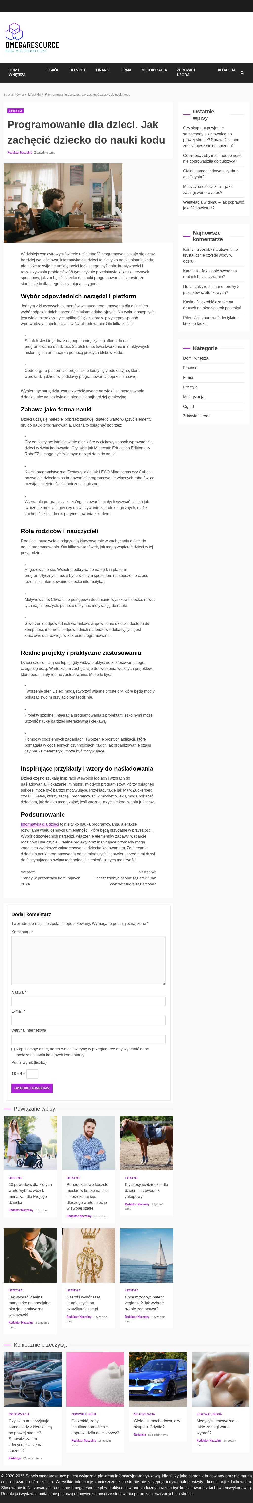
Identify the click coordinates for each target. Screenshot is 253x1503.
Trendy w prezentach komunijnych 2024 (50, 878)
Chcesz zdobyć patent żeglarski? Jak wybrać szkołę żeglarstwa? (125, 878)
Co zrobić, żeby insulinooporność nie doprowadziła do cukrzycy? (95, 1379)
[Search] (242, 73)
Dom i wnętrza (17, 73)
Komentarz (22, 932)
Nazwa (18, 992)
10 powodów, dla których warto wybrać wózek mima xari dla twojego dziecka (30, 1143)
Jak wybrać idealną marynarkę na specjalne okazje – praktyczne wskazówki (30, 1255)
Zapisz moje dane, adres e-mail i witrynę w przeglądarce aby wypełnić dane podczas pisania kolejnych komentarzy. (83, 1052)
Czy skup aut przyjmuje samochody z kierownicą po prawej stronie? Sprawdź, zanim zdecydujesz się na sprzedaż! (33, 1379)
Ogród (53, 70)
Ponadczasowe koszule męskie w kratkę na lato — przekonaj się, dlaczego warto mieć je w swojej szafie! (88, 1143)
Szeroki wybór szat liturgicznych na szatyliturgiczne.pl (88, 1255)
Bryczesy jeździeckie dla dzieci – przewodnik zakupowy (146, 1143)
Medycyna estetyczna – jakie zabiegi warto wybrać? (221, 1379)
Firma (126, 70)
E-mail (18, 1011)
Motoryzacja (154, 70)
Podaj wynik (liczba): (29, 1062)
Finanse (103, 70)
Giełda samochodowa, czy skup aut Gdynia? (158, 1379)
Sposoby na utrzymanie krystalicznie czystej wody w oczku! (210, 255)
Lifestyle (77, 70)
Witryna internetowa (28, 1030)
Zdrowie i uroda (186, 73)
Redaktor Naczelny (20, 152)
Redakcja (227, 70)
